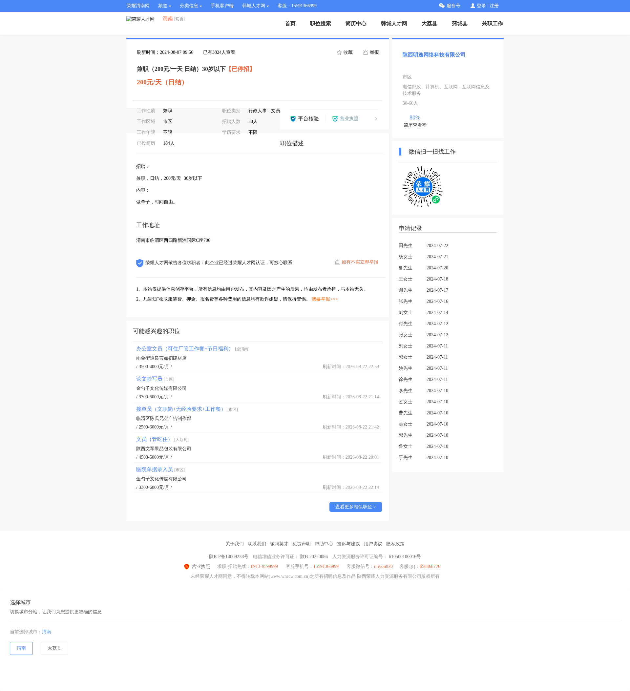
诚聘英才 (279, 543)
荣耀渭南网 (138, 5)
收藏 (347, 52)
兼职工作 (492, 23)
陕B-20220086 (314, 556)
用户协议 (373, 543)
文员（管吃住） (162, 439)
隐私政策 (395, 543)
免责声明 (301, 543)
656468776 (430, 566)
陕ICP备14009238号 (228, 556)
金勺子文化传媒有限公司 (161, 388)
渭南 (46, 631)
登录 (481, 5)
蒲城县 (460, 23)
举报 (373, 52)
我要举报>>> (325, 299)
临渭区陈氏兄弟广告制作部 (163, 418)
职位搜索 (320, 23)
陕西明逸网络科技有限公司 (434, 54)
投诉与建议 (348, 543)
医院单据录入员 (160, 469)
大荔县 (429, 23)
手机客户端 (222, 5)
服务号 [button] (453, 5)
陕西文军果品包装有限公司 (163, 448)
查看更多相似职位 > (355, 506)
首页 (290, 23)
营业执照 (201, 566)
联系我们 (257, 543)
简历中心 (356, 23)
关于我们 (234, 543)
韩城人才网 (394, 23)
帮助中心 (324, 543)
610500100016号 (405, 556)
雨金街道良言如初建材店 (161, 358)
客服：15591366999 (297, 5)
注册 (494, 5)
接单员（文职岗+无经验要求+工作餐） (187, 409)
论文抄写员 (155, 379)
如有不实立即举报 (360, 262)
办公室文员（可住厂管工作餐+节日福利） (192, 348)
